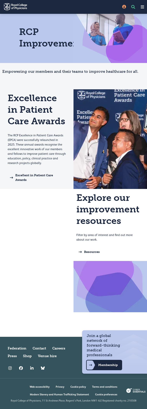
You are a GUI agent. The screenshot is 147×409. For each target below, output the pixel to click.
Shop (27, 356)
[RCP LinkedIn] (31, 368)
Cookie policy (78, 386)
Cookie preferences (106, 394)
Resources (92, 252)
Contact (39, 348)
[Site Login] (124, 7)
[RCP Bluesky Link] (42, 368)
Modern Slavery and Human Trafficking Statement (59, 394)
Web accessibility (40, 386)
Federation (17, 348)
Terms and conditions (104, 386)
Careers (58, 348)
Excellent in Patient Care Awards (34, 177)
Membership (108, 365)
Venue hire (47, 356)
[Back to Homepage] (37, 7)
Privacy (60, 386)
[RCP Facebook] (21, 368)
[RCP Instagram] (10, 368)
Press (12, 356)
